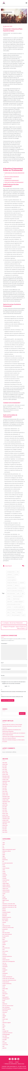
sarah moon (5, 1019)
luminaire (4, 954)
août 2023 (4, 823)
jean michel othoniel (7, 934)
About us (11, 1061)
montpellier (5, 973)
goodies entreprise (6, 917)
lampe (3, 942)
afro (3, 847)
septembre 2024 (6, 801)
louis (3, 949)
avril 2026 (4, 769)
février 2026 (5, 772)
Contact (17, 1061)
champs (4, 876)
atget (3, 856)
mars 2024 (4, 811)
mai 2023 (4, 828)
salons (8, 612)
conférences (9, 574)
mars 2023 (4, 832)
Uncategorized (5, 1037)
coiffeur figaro (5, 883)
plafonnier (4, 1003)
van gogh (4, 1039)
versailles (4, 1043)
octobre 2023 (5, 820)
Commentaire (4, 643)
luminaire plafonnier (7, 956)
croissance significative (11, 580)
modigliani (4, 970)
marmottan (5, 966)
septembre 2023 (6, 822)
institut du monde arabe (8, 927)
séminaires (19, 612)
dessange (4, 898)
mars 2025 (4, 791)
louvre (3, 953)
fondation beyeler (6, 912)
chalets (4, 873)
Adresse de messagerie (6, 669)
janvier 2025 (5, 794)
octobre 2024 (5, 800)
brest (3, 864)
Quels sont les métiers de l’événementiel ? (14, 182)
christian (4, 878)
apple (3, 854)
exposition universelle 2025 (8, 903)
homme (4, 922)
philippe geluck (5, 998)
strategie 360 (5, 1031)
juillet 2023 (4, 825)
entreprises (22, 582)
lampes (4, 944)
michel (4, 968)
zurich (23, 615)
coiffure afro (5, 888)
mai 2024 (4, 808)
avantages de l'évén (11, 571)
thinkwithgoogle (6, 1034)
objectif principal (16, 598)
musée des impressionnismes (9, 980)
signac (3, 1026)
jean (3, 931)
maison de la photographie (8, 961)
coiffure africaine (6, 886)
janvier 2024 (5, 815)
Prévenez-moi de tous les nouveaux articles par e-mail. (12, 696)
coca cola (4, 881)
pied (3, 1002)
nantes (4, 985)
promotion (9, 607)
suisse (8, 615)
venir (3, 1041)
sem (3, 1024)
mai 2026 (4, 767)
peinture (4, 992)
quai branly (5, 1010)
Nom (2, 662)
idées (23, 593)
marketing (4, 964)
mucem (4, 975)
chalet (3, 871)
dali (3, 895)
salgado (4, 1015)
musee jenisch (5, 981)
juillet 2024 (4, 805)
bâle (18, 571)
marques (9, 598)
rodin (3, 1014)
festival (4, 910)
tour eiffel (4, 1036)
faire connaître (22, 588)
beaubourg (4, 859)
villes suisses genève (16, 615)
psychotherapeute (6, 1009)
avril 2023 (4, 830)
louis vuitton (5, 951)
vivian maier (5, 1044)
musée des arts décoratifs (8, 978)
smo (3, 1027)
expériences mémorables (12, 588)
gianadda (4, 915)
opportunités (9, 601)
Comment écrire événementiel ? (11, 180)
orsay (3, 987)
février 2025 (5, 793)
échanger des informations (12, 582)
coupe (3, 893)
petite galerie (5, 997)
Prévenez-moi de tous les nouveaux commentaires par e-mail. (13, 691)
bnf (3, 861)
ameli (3, 852)
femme (4, 908)
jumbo (3, 937)
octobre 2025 (5, 779)
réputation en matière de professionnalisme (15, 609)
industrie (9, 596)
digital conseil (5, 900)
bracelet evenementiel (7, 863)
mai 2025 (4, 788)
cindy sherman (5, 880)
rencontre (4, 1012)
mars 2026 (4, 771)
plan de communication (7, 1005)
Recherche (22, 713)
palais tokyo (5, 988)
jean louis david (6, 932)
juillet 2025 (4, 784)
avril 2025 (4, 789)
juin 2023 (4, 827)
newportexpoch (8, 566)
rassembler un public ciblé (18, 607)
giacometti (4, 914)
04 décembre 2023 (7, 26)
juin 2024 (4, 806)
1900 (3, 842)
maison (4, 958)
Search (4, 709)
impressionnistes (6, 925)
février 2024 (5, 813)
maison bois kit (5, 959)
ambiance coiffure (6, 851)
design (4, 897)
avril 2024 (4, 810)
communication (6, 892)
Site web (2, 675)
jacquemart (5, 929)
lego (3, 946)
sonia (3, 1029)
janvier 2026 (5, 774)
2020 (3, 844)
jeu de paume (5, 936)
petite (3, 995)
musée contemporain (7, 976)
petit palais (5, 993)
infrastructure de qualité (17, 596)
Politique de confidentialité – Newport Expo (14, 1063)
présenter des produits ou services (13, 604)
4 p (3, 846)
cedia (3, 869)
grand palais (5, 919)
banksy (4, 858)
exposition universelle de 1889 (9, 905)
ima (3, 924)
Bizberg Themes (22, 1068)
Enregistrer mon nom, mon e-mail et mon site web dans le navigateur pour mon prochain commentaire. (13, 682)
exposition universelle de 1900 (9, 907)
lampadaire (5, 941)
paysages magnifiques (18, 601)
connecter (16, 574)
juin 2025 (4, 786)
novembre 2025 (6, 777)
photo (3, 1000)
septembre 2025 (6, 781)
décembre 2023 (6, 817)
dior (3, 902)
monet (3, 971)
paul (3, 990)
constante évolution (11, 577)
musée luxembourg (6, 983)
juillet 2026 (4, 764)
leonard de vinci (6, 948)
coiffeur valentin (6, 885)
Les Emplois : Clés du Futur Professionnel (12, 622)
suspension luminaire (7, 1032)
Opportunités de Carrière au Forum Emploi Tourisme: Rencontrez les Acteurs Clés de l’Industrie (12, 726)
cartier (3, 866)
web (3, 1046)
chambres (4, 875)
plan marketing (5, 1007)
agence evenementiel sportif (8, 849)
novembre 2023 (6, 818)
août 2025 (4, 783)
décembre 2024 (6, 796)
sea (3, 1020)
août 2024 (4, 803)
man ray (4, 963)
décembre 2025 (6, 776)
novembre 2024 (6, 798)
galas (18, 593)
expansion (17, 585)
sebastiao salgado (6, 1022)
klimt (3, 939)
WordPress (9, 1068)
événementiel (9, 585)
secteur (13, 612)
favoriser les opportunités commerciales (14, 590)
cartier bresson (5, 868)
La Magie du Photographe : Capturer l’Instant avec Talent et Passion (14, 627)
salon (3, 1017)
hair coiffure (5, 920)
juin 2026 (4, 766)
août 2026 (4, 762)
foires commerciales (11, 593)
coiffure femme (5, 890)
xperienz (4, 1048)
